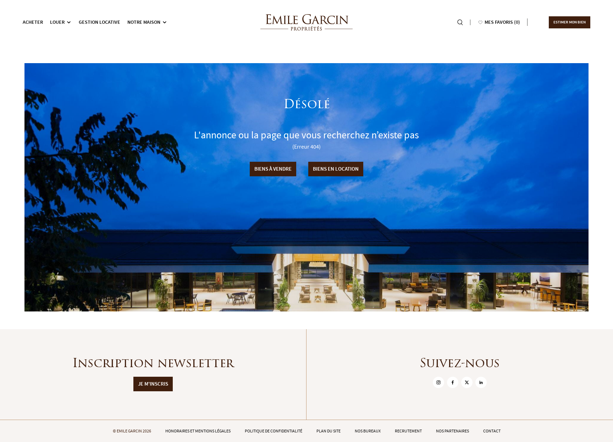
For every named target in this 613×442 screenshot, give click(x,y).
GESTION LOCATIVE (99, 22)
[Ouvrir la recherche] (460, 22)
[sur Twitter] (467, 382)
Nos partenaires (452, 431)
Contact (492, 431)
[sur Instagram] (438, 382)
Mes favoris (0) (502, 22)
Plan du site (328, 431)
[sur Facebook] (452, 382)
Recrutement (408, 431)
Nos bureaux (368, 431)
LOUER (57, 22)
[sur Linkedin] (481, 382)
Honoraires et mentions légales (198, 431)
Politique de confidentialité (273, 431)
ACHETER (33, 22)
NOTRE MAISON (143, 22)
